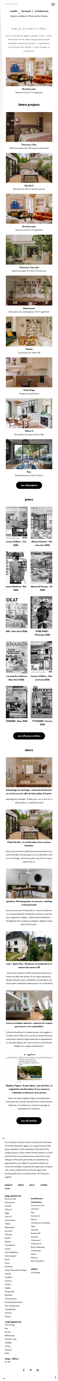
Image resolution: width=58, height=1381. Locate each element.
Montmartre (36, 1250)
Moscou (8, 1349)
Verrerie (8, 1312)
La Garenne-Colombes (40, 1222)
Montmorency (11, 1298)
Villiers (7, 1223)
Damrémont (10, 1202)
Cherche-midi (10, 1339)
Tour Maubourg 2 (12, 1305)
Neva (7, 1262)
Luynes (8, 1248)
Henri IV (8, 1216)
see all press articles (29, 735)
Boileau (8, 1241)
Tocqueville (9, 1291)
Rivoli (7, 1259)
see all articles (29, 1120)
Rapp (7, 1213)
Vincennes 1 (36, 1240)
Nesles (8, 1284)
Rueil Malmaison (38, 1247)
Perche (8, 1331)
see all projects (29, 485)
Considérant (10, 1245)
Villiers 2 (8, 1209)
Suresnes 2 (35, 1215)
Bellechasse (10, 1335)
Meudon (34, 1229)
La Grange (35, 1272)
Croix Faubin (10, 1220)
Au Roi (7, 1361)
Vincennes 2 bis (37, 1205)
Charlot (8, 1205)
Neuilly (8, 1273)
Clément (8, 1234)
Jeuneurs (8, 1230)
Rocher (8, 1238)
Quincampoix (10, 1255)
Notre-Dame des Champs (15, 1270)
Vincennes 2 (36, 1243)
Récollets (8, 1295)
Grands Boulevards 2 (14, 1302)
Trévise (8, 1316)
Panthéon (9, 1266)
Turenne (8, 1280)
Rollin (7, 1353)
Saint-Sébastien (11, 1252)
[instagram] (38, 1370)
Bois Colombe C (37, 1260)
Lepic (33, 1226)
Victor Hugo (10, 1324)
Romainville (36, 1233)
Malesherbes (10, 1309)
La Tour (8, 1346)
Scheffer (8, 1342)
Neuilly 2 (35, 1208)
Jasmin (34, 1254)
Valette (8, 1287)
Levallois (8, 1277)
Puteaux (34, 1257)
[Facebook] (24, 1370)
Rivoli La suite (10, 1198)
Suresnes (35, 1236)
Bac (6, 1328)
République (9, 1227)
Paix (32, 1212)
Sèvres (34, 1219)
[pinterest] (31, 1370)
